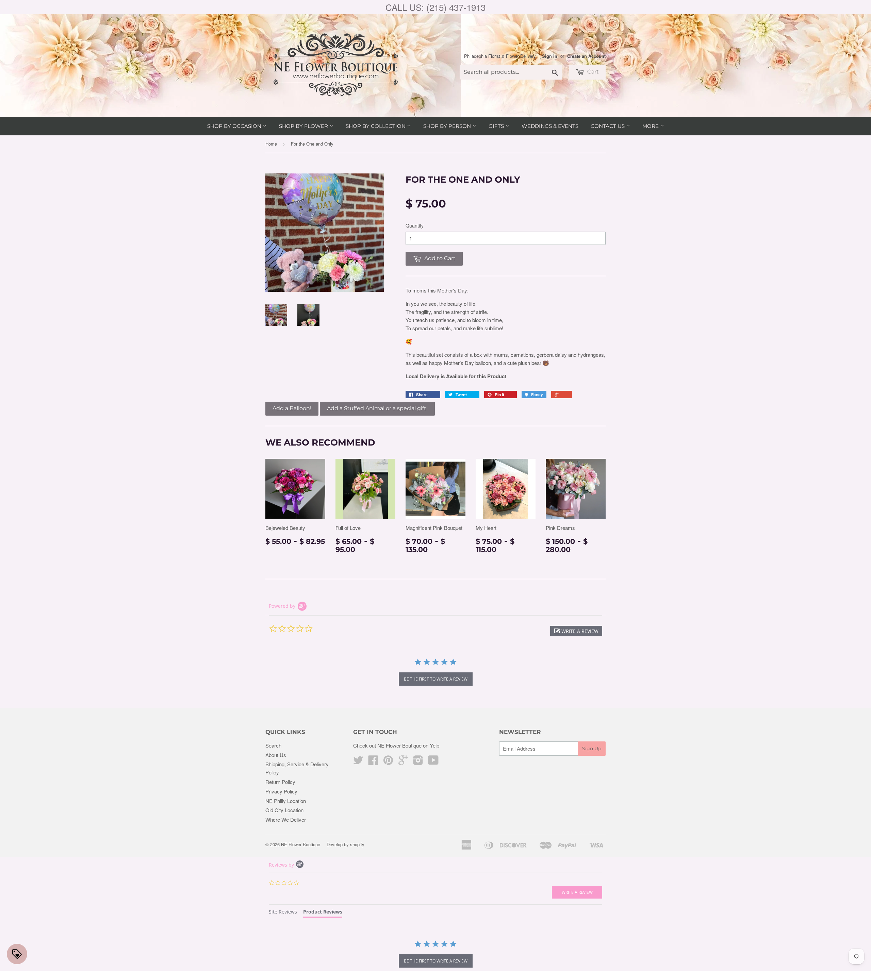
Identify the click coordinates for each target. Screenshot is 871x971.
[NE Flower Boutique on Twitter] (358, 762)
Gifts (497, 126)
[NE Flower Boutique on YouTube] (433, 762)
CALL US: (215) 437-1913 (435, 7)
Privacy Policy (281, 791)
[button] (576, 631)
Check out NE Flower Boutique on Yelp (396, 745)
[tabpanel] (435, 954)
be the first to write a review (435, 679)
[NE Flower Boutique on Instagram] (418, 762)
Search (273, 745)
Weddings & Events (550, 126)
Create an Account (586, 56)
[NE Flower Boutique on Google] (403, 762)
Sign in (549, 56)
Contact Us (608, 126)
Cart (592, 71)
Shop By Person (447, 126)
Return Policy (280, 781)
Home (271, 143)
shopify (357, 844)
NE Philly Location (285, 800)
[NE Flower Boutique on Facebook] (373, 762)
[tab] (283, 913)
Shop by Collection (376, 126)
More (651, 126)
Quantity (415, 225)
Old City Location (284, 810)
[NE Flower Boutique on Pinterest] (388, 762)
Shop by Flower (304, 126)
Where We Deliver (285, 819)
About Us (275, 754)
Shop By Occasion (235, 126)
